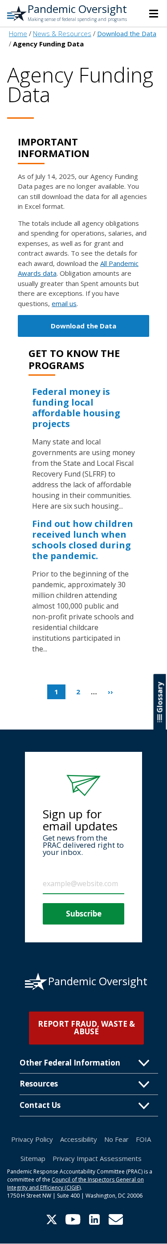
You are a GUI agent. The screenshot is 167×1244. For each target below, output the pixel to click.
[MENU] (153, 13)
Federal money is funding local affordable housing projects (76, 408)
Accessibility (78, 1139)
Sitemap (32, 1158)
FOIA (143, 1139)
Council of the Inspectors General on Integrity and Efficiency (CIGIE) (75, 1183)
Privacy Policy (32, 1139)
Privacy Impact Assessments (97, 1158)
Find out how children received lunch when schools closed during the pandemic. (82, 540)
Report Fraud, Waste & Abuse (86, 1028)
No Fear (116, 1139)
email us (64, 303)
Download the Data (83, 325)
